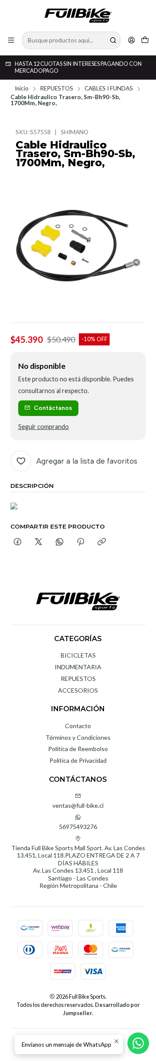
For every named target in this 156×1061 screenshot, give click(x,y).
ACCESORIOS (78, 690)
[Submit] (113, 40)
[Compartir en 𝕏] (38, 542)
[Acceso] (131, 40)
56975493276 (78, 826)
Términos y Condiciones (78, 737)
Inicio (22, 89)
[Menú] (11, 40)
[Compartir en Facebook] (17, 542)
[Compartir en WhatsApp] (59, 542)
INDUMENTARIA (78, 667)
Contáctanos (53, 407)
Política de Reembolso (78, 748)
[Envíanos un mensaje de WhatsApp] (138, 1043)
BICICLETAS (78, 655)
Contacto (78, 725)
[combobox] (71, 40)
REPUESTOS (56, 89)
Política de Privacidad (78, 760)
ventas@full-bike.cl (78, 805)
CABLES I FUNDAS (108, 89)
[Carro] (145, 40)
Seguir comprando (43, 427)
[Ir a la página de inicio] (78, 15)
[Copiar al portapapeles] (101, 542)
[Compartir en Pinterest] (80, 542)
